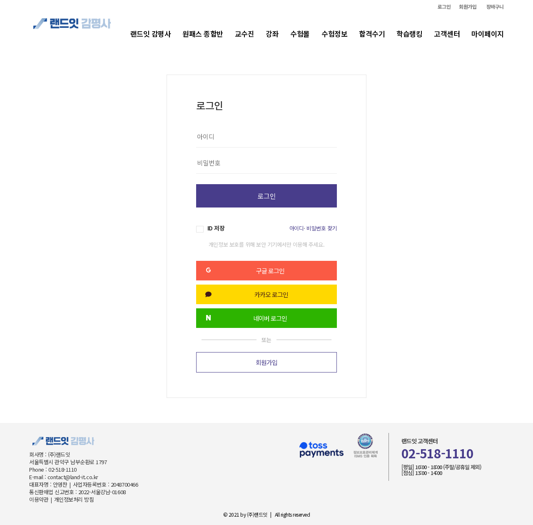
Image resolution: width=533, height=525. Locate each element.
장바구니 (495, 6)
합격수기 (372, 33)
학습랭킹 (409, 33)
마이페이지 (487, 33)
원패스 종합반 (202, 33)
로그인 (444, 6)
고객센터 (447, 33)
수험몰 (300, 33)
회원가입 (467, 6)
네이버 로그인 (270, 318)
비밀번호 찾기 (321, 228)
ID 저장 (215, 228)
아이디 (296, 228)
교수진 (244, 33)
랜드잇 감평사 (150, 33)
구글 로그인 (270, 271)
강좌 (272, 33)
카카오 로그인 (271, 294)
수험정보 (334, 33)
